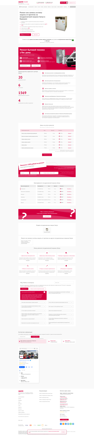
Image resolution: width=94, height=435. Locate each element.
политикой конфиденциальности (32, 174)
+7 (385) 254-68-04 (40, 2)
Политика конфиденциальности (47, 428)
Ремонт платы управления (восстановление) (29, 133)
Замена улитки (24, 144)
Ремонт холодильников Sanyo (44, 401)
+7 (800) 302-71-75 (49, 2)
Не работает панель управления (43, 199)
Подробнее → (69, 188)
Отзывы (42, 6)
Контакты (65, 6)
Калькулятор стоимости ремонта (24, 414)
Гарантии (49, 6)
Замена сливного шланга (26, 142)
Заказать (69, 133)
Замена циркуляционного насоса (27, 147)
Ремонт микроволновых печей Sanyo (45, 393)
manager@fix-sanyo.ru (64, 404)
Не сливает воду (40, 188)
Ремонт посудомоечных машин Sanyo (46, 395)
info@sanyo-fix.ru (63, 402)
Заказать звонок (47, 216)
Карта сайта (20, 420)
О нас (39, 6)
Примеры (20, 400)
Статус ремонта (72, 6)
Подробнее (27, 260)
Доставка (45, 6)
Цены (35, 6)
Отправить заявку (36, 65)
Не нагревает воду (40, 191)
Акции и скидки (54, 6)
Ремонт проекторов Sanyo (44, 397)
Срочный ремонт (31, 6)
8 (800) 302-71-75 (63, 399)
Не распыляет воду (41, 202)
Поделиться (61, 424)
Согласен (63, 431)
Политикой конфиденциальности (39, 338)
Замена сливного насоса (26, 139)
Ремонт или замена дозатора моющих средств (30, 136)
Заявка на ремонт (60, 6)
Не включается (40, 194)
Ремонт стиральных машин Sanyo (45, 399)
